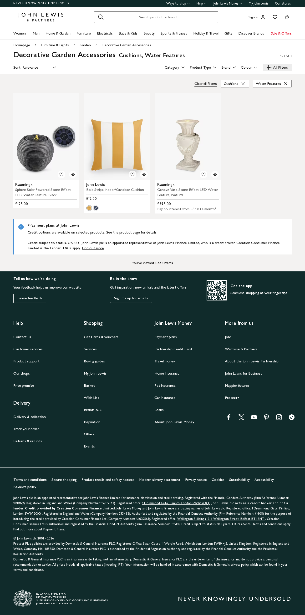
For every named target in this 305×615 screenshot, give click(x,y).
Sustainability (239, 479)
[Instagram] (279, 419)
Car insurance (164, 397)
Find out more (93, 248)
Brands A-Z (93, 409)
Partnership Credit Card (173, 349)
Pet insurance (165, 385)
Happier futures (237, 385)
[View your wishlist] (274, 17)
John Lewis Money (226, 3)
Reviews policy (24, 486)
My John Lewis (258, 3)
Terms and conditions (30, 479)
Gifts (228, 33)
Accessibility (264, 479)
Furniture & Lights (55, 45)
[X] (241, 419)
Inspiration (92, 422)
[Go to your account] (263, 17)
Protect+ (232, 397)
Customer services (28, 349)
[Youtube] (254, 419)
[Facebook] (229, 419)
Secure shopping (64, 479)
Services (90, 349)
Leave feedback (29, 298)
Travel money (164, 361)
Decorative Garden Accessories (126, 45)
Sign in (253, 17)
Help (200, 3)
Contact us (22, 337)
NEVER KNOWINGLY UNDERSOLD (41, 3)
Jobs (228, 337)
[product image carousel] (46, 136)
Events (89, 446)
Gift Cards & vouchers (101, 337)
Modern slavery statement (159, 479)
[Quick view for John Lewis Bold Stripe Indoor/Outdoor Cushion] (144, 174)
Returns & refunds (27, 441)
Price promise (23, 385)
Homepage (21, 45)
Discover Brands (251, 33)
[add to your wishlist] (61, 174)
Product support (26, 361)
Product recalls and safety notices (107, 479)
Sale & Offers (281, 33)
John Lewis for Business (243, 373)
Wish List (91, 397)
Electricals (105, 33)
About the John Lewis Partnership (252, 361)
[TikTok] (292, 419)
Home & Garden (58, 33)
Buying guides (94, 361)
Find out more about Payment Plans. (39, 529)
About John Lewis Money (174, 422)
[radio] (89, 208)
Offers (89, 434)
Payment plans (165, 337)
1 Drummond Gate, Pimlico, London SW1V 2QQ (176, 503)
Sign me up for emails (131, 298)
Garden (85, 45)
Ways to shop (176, 3)
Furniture (83, 33)
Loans (159, 409)
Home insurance (166, 373)
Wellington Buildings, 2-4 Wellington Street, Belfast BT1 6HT (221, 519)
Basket (89, 385)
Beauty (149, 33)
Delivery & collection (29, 416)
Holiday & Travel (206, 33)
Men (36, 33)
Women (19, 33)
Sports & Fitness (174, 33)
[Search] (101, 17)
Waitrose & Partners (241, 349)
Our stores (283, 3)
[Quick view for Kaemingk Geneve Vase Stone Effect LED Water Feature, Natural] (215, 174)
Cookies (218, 479)
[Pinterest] (266, 419)
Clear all (205, 83)
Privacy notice (196, 479)
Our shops (21, 373)
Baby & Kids (128, 33)
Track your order (26, 429)
